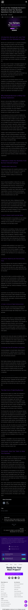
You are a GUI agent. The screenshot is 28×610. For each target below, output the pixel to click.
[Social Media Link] (9, 578)
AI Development (17, 587)
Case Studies (3, 593)
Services (2, 589)
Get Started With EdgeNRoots (14, 574)
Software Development (18, 584)
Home (7, 564)
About (15, 564)
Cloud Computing (17, 591)
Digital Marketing (17, 595)
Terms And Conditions (5, 602)
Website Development (18, 596)
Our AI (2, 591)
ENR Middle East (4, 595)
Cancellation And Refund (6, 604)
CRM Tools (16, 589)
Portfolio (2, 587)
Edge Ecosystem (4, 596)
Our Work (3, 585)
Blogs (11, 564)
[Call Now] (26, 601)
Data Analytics (17, 585)
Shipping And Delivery (5, 606)
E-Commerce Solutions (18, 593)
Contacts (20, 564)
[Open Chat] (25, 605)
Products (3, 584)
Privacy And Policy (4, 600)
